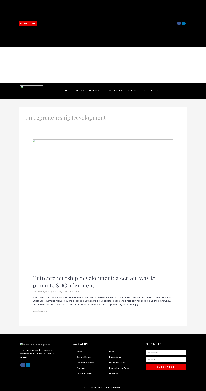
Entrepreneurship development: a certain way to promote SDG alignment (94, 281)
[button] (96, 91)
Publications (116, 90)
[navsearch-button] (184, 90)
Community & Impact (44, 291)
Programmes (64, 291)
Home (68, 90)
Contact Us (151, 90)
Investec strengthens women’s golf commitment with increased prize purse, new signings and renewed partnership (61, 17)
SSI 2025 (80, 90)
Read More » (40, 310)
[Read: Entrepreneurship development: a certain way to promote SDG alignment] (103, 205)
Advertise (134, 90)
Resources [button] (95, 90)
